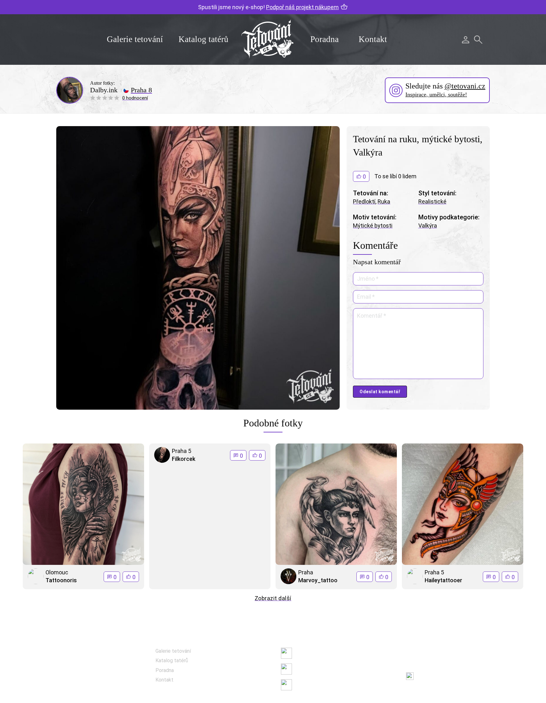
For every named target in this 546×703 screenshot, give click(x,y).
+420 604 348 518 (438, 651)
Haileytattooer (443, 580)
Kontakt (373, 39)
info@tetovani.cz (440, 672)
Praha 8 (141, 90)
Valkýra (427, 225)
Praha (305, 572)
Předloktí (364, 201)
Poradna (324, 39)
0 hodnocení (135, 98)
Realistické (432, 201)
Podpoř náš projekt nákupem (302, 7)
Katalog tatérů (203, 39)
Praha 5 (181, 451)
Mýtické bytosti (372, 225)
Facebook (305, 653)
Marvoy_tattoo (317, 580)
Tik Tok (303, 685)
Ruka (384, 201)
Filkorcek (183, 458)
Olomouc (57, 572)
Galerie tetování (135, 39)
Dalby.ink (104, 90)
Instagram (306, 669)
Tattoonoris (61, 580)
